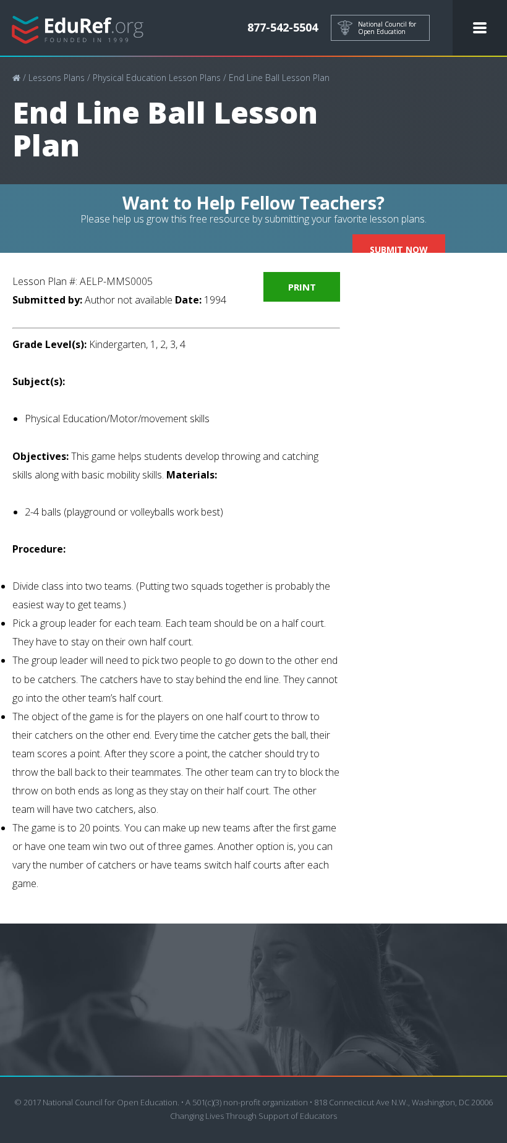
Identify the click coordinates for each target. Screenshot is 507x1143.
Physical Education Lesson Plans (157, 77)
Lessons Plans (56, 77)
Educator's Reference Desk (78, 28)
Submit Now (399, 249)
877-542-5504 (282, 27)
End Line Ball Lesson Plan (279, 77)
